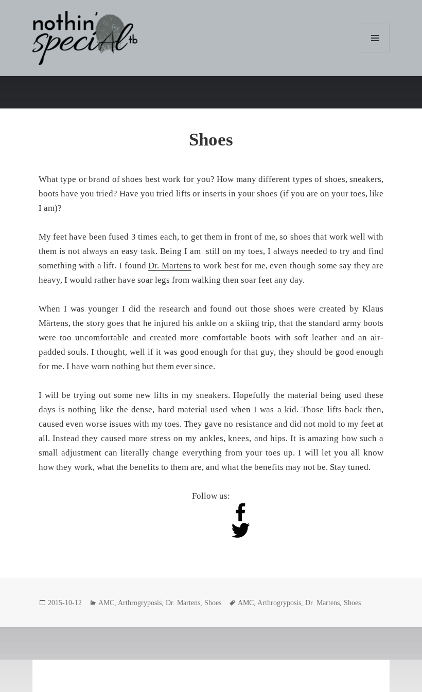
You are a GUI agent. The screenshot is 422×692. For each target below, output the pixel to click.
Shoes (211, 140)
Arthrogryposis (140, 603)
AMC (106, 603)
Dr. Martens (169, 265)
